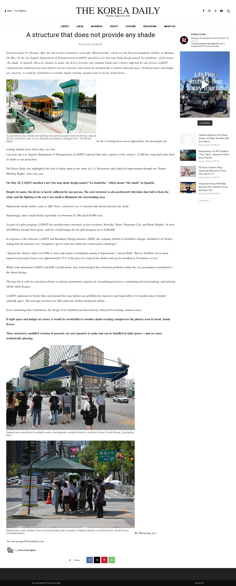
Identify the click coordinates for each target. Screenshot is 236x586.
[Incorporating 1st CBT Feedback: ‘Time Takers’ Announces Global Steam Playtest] (188, 155)
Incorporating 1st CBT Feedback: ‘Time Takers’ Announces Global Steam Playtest (214, 154)
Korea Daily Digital (27, 550)
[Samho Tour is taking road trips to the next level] (205, 84)
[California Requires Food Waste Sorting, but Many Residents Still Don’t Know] (188, 139)
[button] (228, 11)
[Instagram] (209, 11)
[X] (97, 560)
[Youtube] (221, 11)
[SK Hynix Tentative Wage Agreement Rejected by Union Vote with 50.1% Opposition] (188, 171)
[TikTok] (215, 11)
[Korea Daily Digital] (10, 550)
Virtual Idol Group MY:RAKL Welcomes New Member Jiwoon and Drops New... (213, 186)
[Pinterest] (104, 560)
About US (199, 583)
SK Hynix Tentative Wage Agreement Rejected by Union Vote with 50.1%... (212, 170)
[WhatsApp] (112, 560)
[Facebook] (203, 11)
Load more (204, 200)
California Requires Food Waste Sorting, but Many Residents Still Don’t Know (214, 138)
